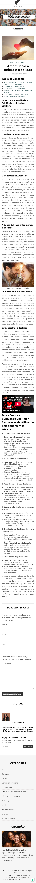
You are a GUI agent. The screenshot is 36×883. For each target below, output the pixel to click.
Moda (4, 805)
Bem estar (6, 774)
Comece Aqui (11, 875)
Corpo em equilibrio (10, 783)
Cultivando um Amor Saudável (16, 94)
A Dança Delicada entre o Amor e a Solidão (18, 91)
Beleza (4, 769)
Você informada (8, 818)
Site (3, 644)
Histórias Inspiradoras (11, 796)
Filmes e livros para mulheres (14, 792)
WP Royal (18, 879)
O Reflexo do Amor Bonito (14, 86)
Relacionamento (18, 63)
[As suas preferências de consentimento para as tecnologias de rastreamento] (32, 879)
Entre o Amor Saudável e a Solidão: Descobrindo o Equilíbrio (18, 83)
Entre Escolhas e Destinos (14, 96)
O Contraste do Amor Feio (14, 88)
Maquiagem (7, 800)
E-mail (5, 634)
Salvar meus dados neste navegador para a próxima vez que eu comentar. (17, 658)
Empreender (7, 787)
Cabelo (4, 778)
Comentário (6, 663)
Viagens (5, 814)
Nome (5, 624)
